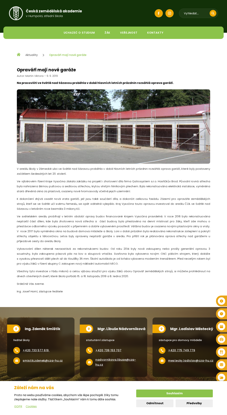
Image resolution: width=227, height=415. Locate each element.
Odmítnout (155, 403)
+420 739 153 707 (108, 350)
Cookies (31, 406)
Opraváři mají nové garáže (67, 55)
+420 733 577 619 (36, 350)
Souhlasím (174, 393)
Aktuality (31, 55)
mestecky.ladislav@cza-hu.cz (191, 360)
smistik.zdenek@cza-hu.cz (43, 360)
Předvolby (194, 403)
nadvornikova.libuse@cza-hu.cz (115, 362)
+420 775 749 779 (181, 350)
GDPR (18, 406)
